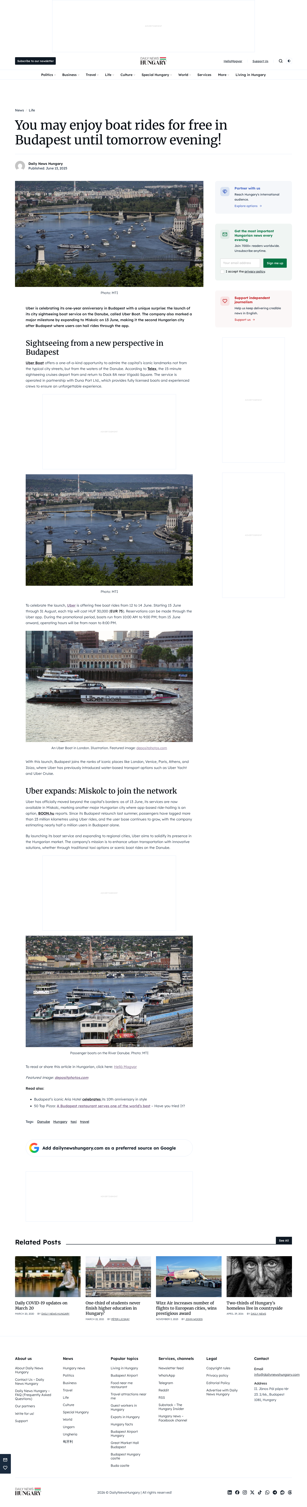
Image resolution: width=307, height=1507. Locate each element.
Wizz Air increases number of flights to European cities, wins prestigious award (186, 1308)
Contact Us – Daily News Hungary (29, 1381)
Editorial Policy (218, 1383)
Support (21, 1421)
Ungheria (70, 1434)
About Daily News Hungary (29, 1370)
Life (108, 75)
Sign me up (275, 263)
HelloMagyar (233, 61)
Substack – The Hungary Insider (171, 1407)
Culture (126, 75)
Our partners (25, 1406)
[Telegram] (275, 1492)
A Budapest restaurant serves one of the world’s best (103, 1106)
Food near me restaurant (122, 1385)
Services (204, 75)
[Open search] (281, 61)
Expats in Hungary (125, 1417)
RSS (162, 1397)
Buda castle (120, 1465)
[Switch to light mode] (289, 61)
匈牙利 (68, 1441)
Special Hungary (155, 75)
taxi (74, 1122)
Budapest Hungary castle (125, 1456)
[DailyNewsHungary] (153, 61)
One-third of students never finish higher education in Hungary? (113, 1308)
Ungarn (69, 1427)
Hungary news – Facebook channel (173, 1418)
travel (84, 1122)
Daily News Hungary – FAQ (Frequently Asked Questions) (33, 1395)
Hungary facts (122, 1424)
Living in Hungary (251, 75)
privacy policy (255, 271)
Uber (71, 605)
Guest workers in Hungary (124, 1407)
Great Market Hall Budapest (125, 1445)
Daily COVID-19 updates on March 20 (41, 1305)
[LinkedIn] (230, 1492)
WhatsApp (167, 1375)
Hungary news (74, 1368)
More (222, 75)
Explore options (246, 205)
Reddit (164, 1390)
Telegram (166, 1383)
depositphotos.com (151, 748)
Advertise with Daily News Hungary (222, 1392)
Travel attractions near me (128, 1396)
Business (69, 75)
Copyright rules (218, 1368)
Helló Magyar (125, 1066)
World (183, 75)
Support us (243, 319)
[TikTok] (260, 1492)
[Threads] (290, 1492)
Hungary (60, 1122)
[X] (252, 1492)
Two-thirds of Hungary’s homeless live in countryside (255, 1305)
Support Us (260, 61)
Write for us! (24, 1413)
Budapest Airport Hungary (124, 1433)
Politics (47, 75)
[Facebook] (237, 1492)
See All (284, 1240)
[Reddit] (282, 1492)
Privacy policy (217, 1375)
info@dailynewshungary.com (277, 1374)
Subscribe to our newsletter (35, 61)
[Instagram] (245, 1492)
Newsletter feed (171, 1368)
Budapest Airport (124, 1375)
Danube (43, 1122)
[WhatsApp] (267, 1492)
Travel (91, 75)
